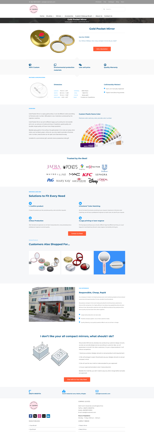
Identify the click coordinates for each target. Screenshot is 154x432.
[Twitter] (35, 416)
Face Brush (33, 425)
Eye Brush (33, 429)
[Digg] (44, 416)
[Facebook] (30, 416)
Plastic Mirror (83, 425)
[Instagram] (39, 416)
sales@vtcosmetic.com (48, 2)
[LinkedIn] (48, 416)
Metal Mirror (83, 429)
